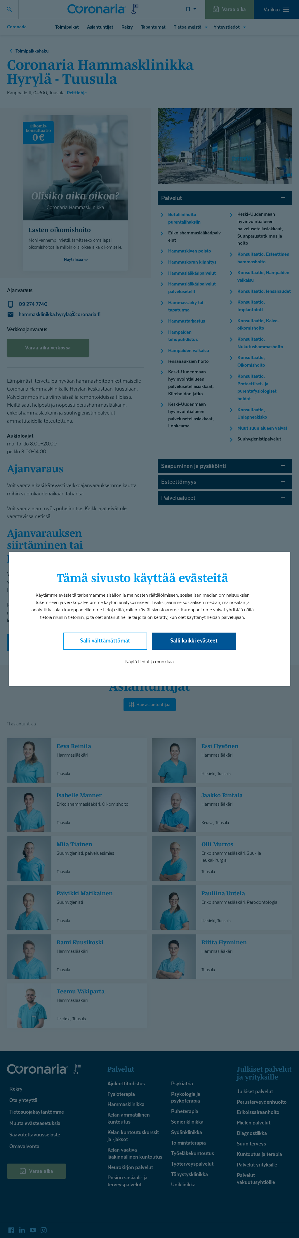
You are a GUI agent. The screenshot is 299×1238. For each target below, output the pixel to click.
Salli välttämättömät (105, 640)
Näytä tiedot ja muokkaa (149, 661)
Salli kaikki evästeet (194, 640)
